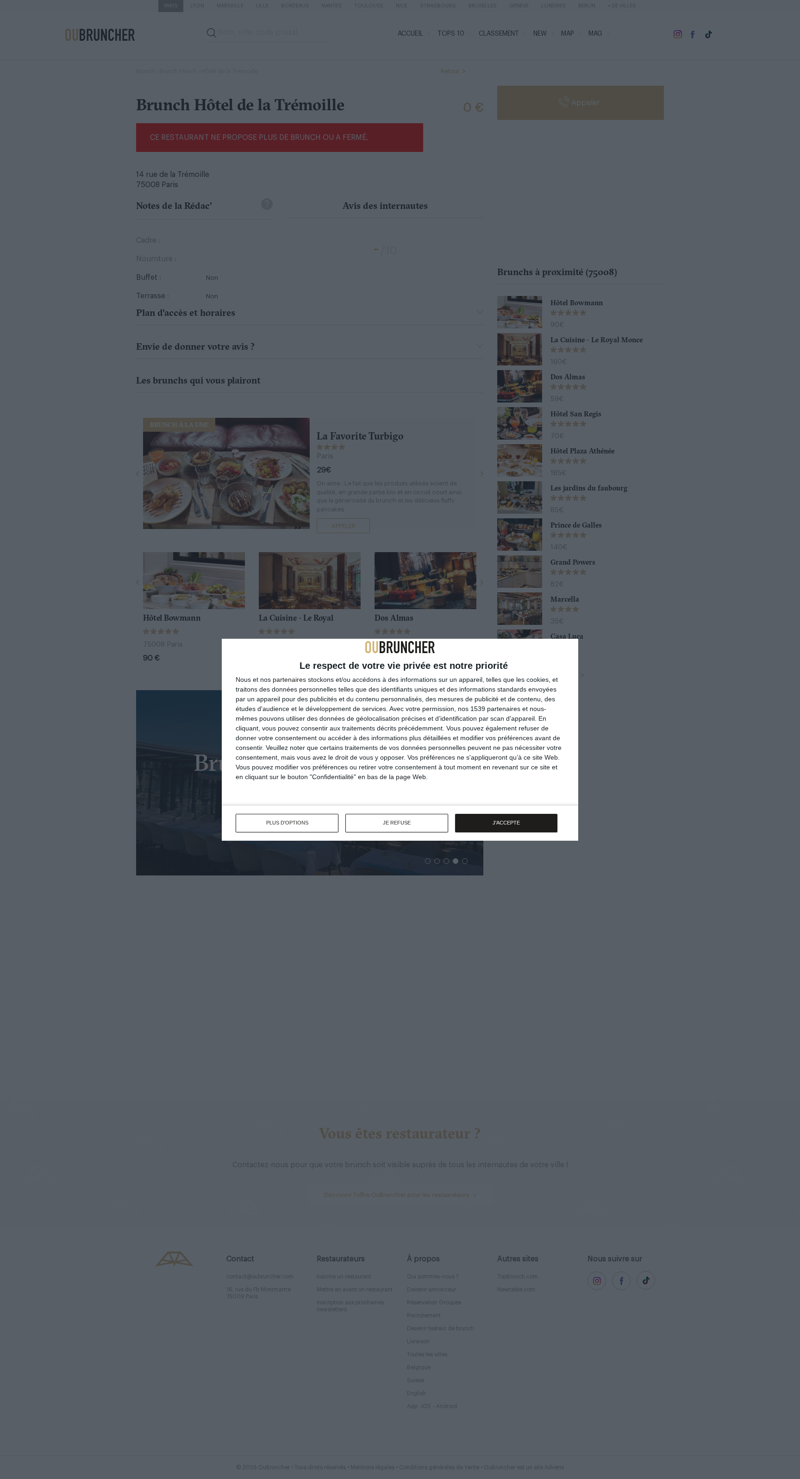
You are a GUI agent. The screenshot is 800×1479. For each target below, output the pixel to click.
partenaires (289, 679)
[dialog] (400, 740)
